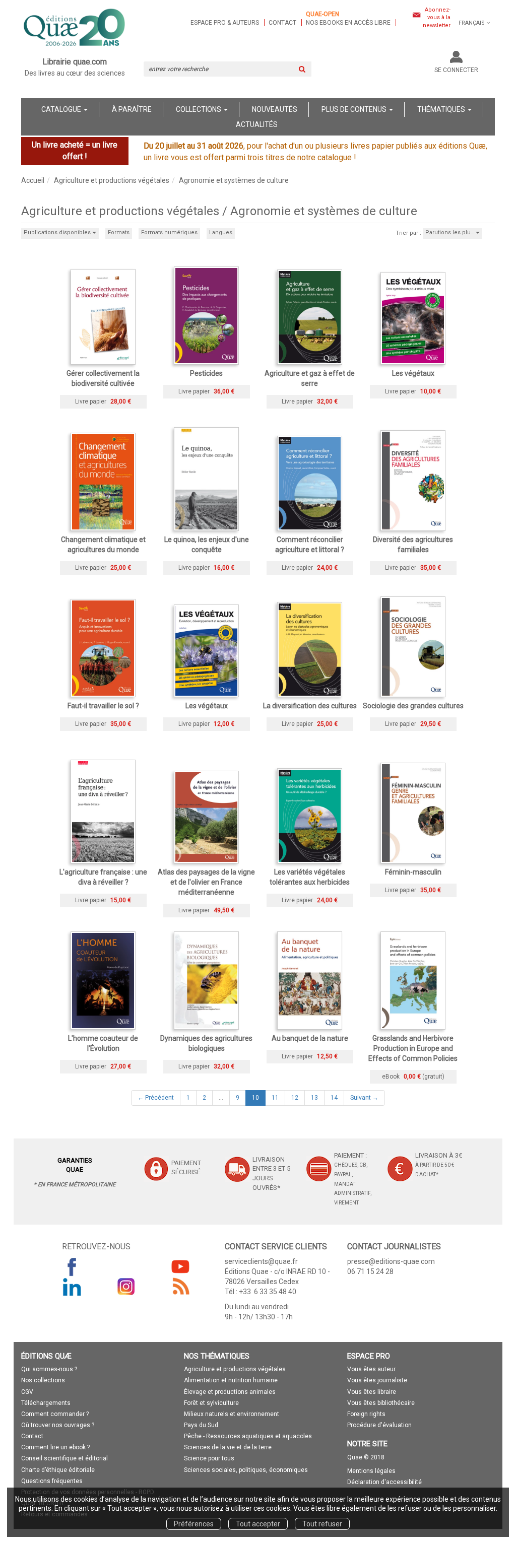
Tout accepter (258, 1524)
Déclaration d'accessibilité (384, 1482)
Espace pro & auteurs (224, 22)
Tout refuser (322, 1524)
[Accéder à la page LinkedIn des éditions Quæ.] (72, 1287)
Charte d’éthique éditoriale (58, 1469)
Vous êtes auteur (371, 1369)
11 (275, 1097)
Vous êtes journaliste (377, 1380)
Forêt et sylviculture (211, 1402)
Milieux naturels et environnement (231, 1414)
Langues (220, 232)
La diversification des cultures (310, 706)
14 (334, 1097)
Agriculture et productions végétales (111, 180)
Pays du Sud (201, 1425)
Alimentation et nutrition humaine (231, 1380)
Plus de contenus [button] (354, 109)
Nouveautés (274, 109)
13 (314, 1097)
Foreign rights (366, 1414)
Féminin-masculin (413, 872)
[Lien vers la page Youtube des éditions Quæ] (180, 1266)
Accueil (32, 180)
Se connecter (456, 70)
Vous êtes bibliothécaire (381, 1402)
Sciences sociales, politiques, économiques (246, 1469)
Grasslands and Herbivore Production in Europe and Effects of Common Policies (413, 1048)
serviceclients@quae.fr (261, 1261)
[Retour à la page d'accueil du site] (74, 28)
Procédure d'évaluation (379, 1425)
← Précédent (156, 1097)
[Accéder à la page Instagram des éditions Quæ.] (126, 1287)
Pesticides (206, 373)
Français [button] (471, 23)
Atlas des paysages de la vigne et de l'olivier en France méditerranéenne (206, 882)
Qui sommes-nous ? (49, 1369)
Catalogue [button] (62, 109)
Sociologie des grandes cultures (413, 706)
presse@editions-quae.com (391, 1261)
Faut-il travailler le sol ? (103, 706)
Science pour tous (209, 1458)
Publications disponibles (58, 232)
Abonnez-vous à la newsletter (436, 18)
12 (294, 1097)
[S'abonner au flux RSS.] (180, 1287)
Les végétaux (413, 373)
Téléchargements (46, 1402)
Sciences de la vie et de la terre (228, 1447)
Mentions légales (371, 1470)
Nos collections (43, 1380)
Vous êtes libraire (371, 1391)
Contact (282, 22)
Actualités (257, 124)
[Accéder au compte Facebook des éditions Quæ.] (72, 1266)
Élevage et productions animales (230, 1391)
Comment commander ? (55, 1414)
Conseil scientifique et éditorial (64, 1458)
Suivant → (364, 1097)
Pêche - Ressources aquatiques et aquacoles (248, 1436)
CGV (27, 1391)
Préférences (194, 1524)
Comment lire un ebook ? (55, 1447)
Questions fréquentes (52, 1481)
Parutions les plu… (450, 232)
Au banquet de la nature (310, 1038)
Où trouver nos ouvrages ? (57, 1425)
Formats (119, 232)
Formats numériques (169, 232)
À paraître (132, 109)
